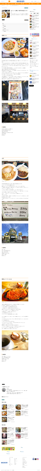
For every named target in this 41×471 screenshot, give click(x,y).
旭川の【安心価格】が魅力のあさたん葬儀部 (35, 42)
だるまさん (11, 443)
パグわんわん (11, 408)
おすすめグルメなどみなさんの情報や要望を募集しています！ (35, 82)
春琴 (23, 431)
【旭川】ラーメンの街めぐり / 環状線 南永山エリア (10, 412)
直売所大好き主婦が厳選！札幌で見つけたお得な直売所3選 (24, 435)
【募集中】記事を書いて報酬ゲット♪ (35, 75)
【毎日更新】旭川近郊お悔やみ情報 (35, 21)
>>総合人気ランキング (32, 29)
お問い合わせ (24, 467)
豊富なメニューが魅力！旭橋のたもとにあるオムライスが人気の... (35, 45)
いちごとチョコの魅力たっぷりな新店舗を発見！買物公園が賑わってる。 (10, 441)
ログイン (38, 1)
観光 (6, 3)
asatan (35, 22)
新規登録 (35, 1)
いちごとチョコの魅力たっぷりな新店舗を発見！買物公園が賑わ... (35, 18)
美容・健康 (22, 3)
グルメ (3, 3)
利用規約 (23, 464)
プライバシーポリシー (25, 465)
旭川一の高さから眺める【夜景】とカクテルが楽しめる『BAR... (35, 52)
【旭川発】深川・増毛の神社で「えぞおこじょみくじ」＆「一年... (35, 24)
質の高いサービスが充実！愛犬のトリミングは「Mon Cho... (35, 49)
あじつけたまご (24, 437)
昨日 (31, 13)
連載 (29, 3)
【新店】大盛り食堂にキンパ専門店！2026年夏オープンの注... (35, 26)
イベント (12, 3)
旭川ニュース (33, 3)
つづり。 (8, 388)
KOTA (24, 408)
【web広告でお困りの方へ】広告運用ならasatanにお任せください (35, 78)
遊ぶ (8, 3)
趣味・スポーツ (17, 3)
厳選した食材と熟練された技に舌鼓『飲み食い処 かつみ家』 (35, 55)
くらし (26, 3)
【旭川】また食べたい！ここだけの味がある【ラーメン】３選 (24, 412)
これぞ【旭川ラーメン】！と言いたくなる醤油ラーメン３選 (10, 406)
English (38, 3)
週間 (34, 13)
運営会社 (23, 466)
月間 (37, 13)
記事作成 (32, 1)
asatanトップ (3, 5)
